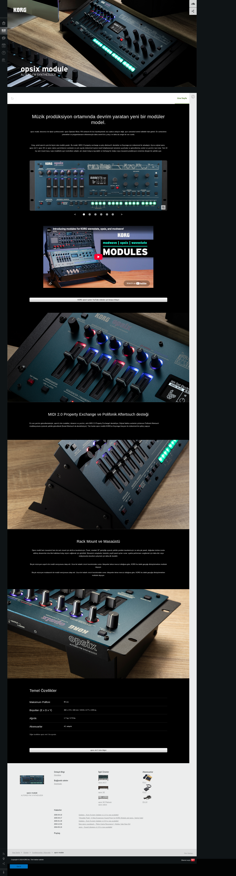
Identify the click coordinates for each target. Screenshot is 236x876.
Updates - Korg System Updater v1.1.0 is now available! (99, 815)
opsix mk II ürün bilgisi (98, 750)
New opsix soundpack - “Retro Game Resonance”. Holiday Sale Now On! (104, 824)
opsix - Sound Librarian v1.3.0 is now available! (95, 827)
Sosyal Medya (4, 863)
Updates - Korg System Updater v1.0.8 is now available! (99, 821)
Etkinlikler (4, 45)
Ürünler (4, 31)
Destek (4, 53)
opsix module (59, 853)
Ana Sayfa (4, 23)
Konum (4, 858)
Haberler (4, 853)
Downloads (58, 784)
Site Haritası (188, 853)
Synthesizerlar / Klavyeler (41, 853)
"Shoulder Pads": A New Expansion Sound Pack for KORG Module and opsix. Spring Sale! (111, 818)
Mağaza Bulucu (4, 60)
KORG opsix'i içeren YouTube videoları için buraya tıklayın (98, 300)
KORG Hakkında (4, 872)
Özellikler (4, 38)
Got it (19, 866)
